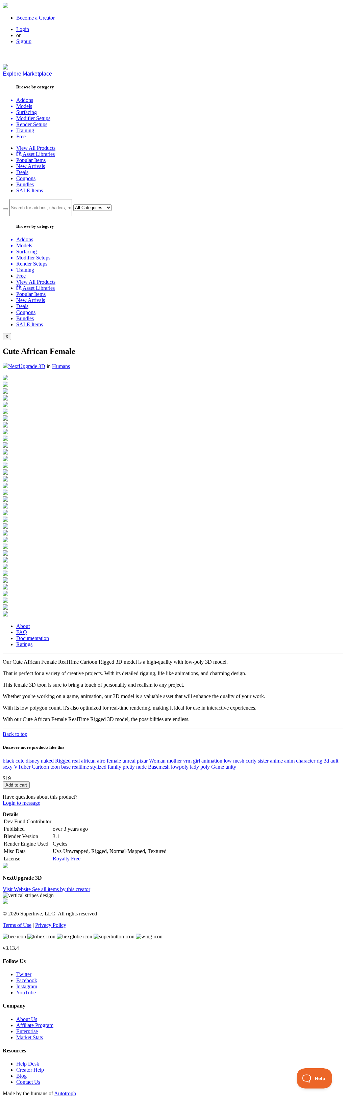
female (114, 761)
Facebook (26, 980)
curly (251, 761)
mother (174, 761)
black (8, 761)
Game (217, 767)
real (76, 761)
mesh (238, 761)
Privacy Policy (50, 925)
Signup (23, 41)
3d (326, 761)
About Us (26, 1019)
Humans (61, 366)
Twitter (23, 974)
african (88, 761)
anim (289, 761)
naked (47, 761)
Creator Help (30, 1070)
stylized (98, 767)
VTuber (22, 767)
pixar (142, 761)
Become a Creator (35, 18)
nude (141, 767)
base (66, 767)
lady (194, 767)
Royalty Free (66, 858)
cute (20, 761)
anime (276, 761)
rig (319, 761)
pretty (129, 767)
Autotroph (65, 1093)
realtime (80, 767)
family (114, 767)
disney (33, 761)
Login (22, 29)
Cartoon (40, 767)
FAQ (21, 632)
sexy (8, 767)
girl (196, 761)
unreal (128, 761)
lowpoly (180, 767)
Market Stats (29, 1037)
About (23, 626)
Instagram (26, 986)
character (305, 761)
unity (230, 767)
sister (263, 761)
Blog (21, 1076)
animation (211, 761)
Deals (22, 172)
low (228, 761)
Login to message (21, 803)
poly (205, 767)
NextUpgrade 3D (26, 366)
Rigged (63, 761)
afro (101, 761)
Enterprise (27, 1031)
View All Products (35, 148)
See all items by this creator (61, 889)
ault (334, 761)
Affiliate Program (34, 1025)
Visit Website (17, 889)
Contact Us (28, 1082)
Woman (157, 761)
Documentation (32, 638)
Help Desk (27, 1064)
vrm (187, 761)
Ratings (24, 644)
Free (21, 136)
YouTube (26, 992)
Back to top (15, 734)
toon (55, 767)
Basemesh (159, 767)
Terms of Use (17, 925)
